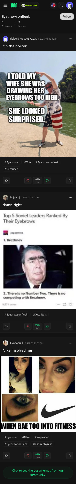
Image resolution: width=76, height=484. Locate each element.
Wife (28, 162)
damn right (12, 204)
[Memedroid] (14, 5)
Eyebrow (12, 437)
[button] (61, 5)
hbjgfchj (15, 197)
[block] (70, 38)
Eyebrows (12, 162)
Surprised (12, 169)
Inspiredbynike (43, 444)
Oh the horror (15, 46)
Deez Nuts (40, 314)
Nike (27, 437)
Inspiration (42, 437)
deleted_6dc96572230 (23, 38)
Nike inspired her (18, 350)
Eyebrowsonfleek (48, 162)
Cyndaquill (16, 343)
